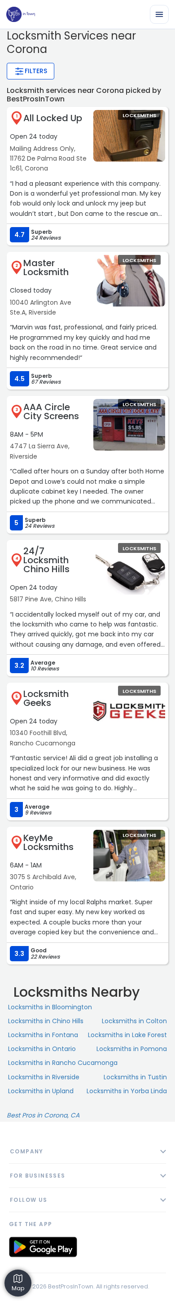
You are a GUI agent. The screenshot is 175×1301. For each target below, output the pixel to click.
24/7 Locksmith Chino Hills (46, 560)
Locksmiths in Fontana (43, 1034)
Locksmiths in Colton (134, 1020)
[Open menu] (159, 14)
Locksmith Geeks (46, 698)
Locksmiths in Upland (41, 1090)
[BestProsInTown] (20, 14)
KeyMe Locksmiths (48, 842)
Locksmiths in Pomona (131, 1048)
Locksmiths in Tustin (135, 1077)
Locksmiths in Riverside (43, 1077)
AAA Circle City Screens (51, 412)
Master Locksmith (46, 267)
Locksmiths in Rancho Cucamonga (63, 1062)
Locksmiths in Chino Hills (45, 1020)
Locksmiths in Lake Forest (127, 1034)
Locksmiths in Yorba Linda (127, 1090)
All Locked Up (52, 118)
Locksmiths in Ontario (42, 1048)
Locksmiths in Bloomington (50, 1007)
